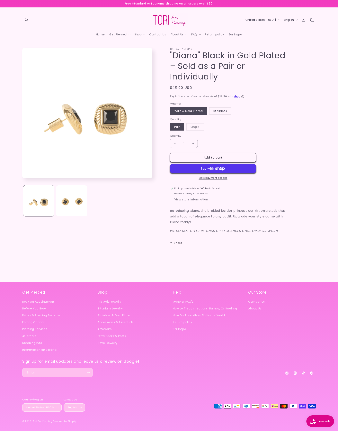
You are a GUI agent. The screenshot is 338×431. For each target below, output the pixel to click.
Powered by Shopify (65, 421)
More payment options (213, 177)
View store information (191, 199)
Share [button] (178, 243)
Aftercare (29, 336)
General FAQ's (183, 302)
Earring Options (33, 322)
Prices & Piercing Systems (41, 315)
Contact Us (256, 302)
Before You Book (34, 308)
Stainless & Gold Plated (115, 315)
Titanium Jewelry (110, 308)
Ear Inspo (179, 329)
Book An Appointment (38, 302)
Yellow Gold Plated (188, 111)
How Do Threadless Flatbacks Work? (199, 315)
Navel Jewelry (108, 343)
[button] (26, 19)
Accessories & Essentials (115, 322)
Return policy (182, 322)
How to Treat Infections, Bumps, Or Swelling (205, 308)
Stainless (220, 111)
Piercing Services (34, 329)
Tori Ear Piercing (42, 421)
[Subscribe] (88, 372)
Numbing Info (32, 343)
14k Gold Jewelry (110, 302)
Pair (177, 127)
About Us (254, 308)
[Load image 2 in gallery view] (71, 200)
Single (197, 128)
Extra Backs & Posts (112, 336)
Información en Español (39, 350)
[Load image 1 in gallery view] (38, 200)
